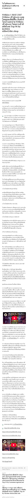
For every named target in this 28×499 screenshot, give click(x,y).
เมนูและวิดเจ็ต (24, 5)
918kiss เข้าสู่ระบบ (6, 469)
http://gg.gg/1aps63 (7, 461)
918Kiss (21, 468)
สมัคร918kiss (5, 102)
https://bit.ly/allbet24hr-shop (12, 428)
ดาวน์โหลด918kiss (9, 35)
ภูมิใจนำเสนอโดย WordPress (8, 497)
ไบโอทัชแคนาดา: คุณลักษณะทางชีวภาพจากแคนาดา (10, 5)
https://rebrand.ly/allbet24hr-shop (11, 432)
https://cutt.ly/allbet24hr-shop (10, 454)
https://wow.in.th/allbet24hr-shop (11, 435)
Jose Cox (16, 468)
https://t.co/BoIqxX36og (8, 457)
